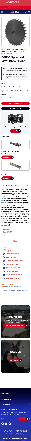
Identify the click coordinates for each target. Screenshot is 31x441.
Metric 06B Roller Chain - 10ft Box (10, 151)
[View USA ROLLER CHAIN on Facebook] (6, 423)
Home (3, 49)
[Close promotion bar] (28, 3)
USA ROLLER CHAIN (10, 438)
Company (5, 394)
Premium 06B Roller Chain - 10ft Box (10, 172)
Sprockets (23, 49)
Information (6, 399)
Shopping (5, 405)
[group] (15, 3)
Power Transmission (12, 49)
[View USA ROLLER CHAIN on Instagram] (2, 423)
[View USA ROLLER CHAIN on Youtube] (10, 423)
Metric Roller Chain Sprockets (10, 51)
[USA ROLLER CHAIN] (15, 12)
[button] (26, 12)
